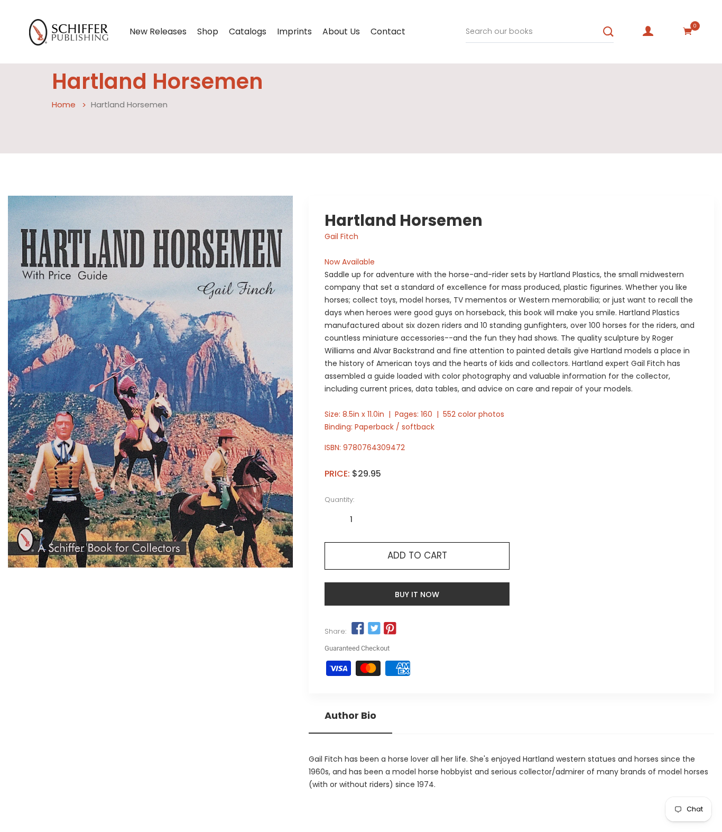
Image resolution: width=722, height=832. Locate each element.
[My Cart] (687, 31)
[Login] (648, 31)
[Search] (608, 31)
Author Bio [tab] (350, 715)
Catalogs (247, 31)
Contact (388, 31)
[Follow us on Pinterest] (390, 628)
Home (64, 104)
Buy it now (417, 594)
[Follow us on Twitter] (374, 628)
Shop (207, 31)
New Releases (158, 31)
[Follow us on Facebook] (358, 628)
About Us (341, 31)
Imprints (294, 31)
